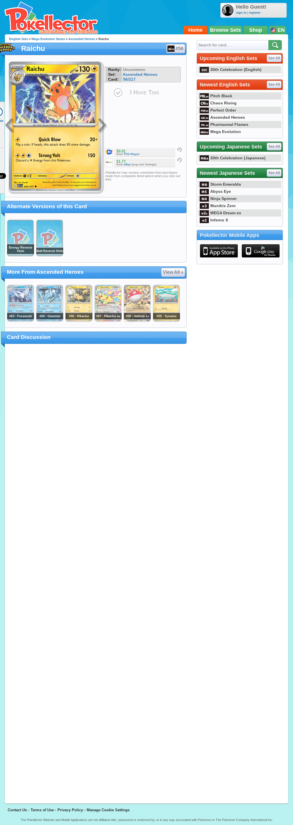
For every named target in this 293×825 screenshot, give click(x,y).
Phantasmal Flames (229, 124)
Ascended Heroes (81, 39)
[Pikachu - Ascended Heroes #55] (78, 320)
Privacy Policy (70, 810)
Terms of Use (42, 810)
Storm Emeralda (225, 184)
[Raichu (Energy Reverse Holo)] (20, 255)
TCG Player (132, 154)
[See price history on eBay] (179, 160)
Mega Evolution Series (48, 39)
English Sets (18, 39)
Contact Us (17, 810)
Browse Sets (225, 30)
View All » (173, 272)
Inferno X (219, 220)
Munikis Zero (223, 205)
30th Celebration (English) (236, 69)
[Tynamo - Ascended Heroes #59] (166, 320)
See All (274, 58)
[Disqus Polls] (96, 422)
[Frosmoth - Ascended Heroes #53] (20, 320)
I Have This (144, 92)
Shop (255, 30)
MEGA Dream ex (225, 213)
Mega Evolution (225, 131)
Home (195, 30)
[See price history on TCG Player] (179, 149)
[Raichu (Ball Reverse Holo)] (49, 255)
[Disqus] (96, 570)
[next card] (103, 126)
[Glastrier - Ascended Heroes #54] (49, 320)
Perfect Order (223, 110)
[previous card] (10, 126)
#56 (179, 48)
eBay (127, 164)
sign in (241, 12)
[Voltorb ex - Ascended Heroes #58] (137, 320)
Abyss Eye (220, 191)
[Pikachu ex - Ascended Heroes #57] (108, 320)
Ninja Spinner (223, 198)
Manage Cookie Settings (108, 810)
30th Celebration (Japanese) (238, 158)
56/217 (129, 79)
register (254, 12)
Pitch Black (221, 96)
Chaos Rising (223, 103)
